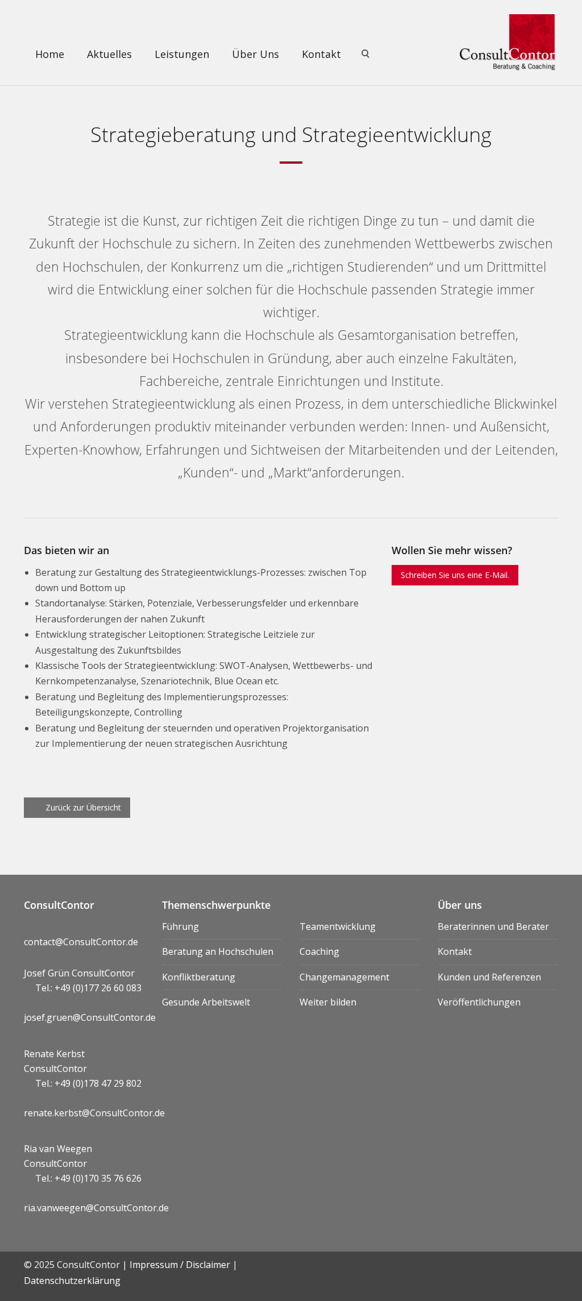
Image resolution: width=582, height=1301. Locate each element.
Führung (180, 926)
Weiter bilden (328, 1002)
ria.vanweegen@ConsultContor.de (96, 1208)
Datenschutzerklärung (72, 1280)
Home (49, 54)
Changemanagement (344, 977)
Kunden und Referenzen (489, 977)
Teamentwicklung (338, 926)
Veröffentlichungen (479, 1002)
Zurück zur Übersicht (82, 807)
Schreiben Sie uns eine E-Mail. (455, 575)
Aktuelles (109, 54)
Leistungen (182, 54)
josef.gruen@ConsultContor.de (90, 1017)
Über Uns (255, 54)
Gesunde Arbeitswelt (206, 1002)
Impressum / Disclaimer (180, 1264)
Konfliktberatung (198, 977)
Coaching (319, 951)
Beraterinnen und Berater (493, 926)
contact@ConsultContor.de (81, 942)
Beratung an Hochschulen (217, 951)
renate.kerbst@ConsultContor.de (94, 1113)
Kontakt (321, 54)
